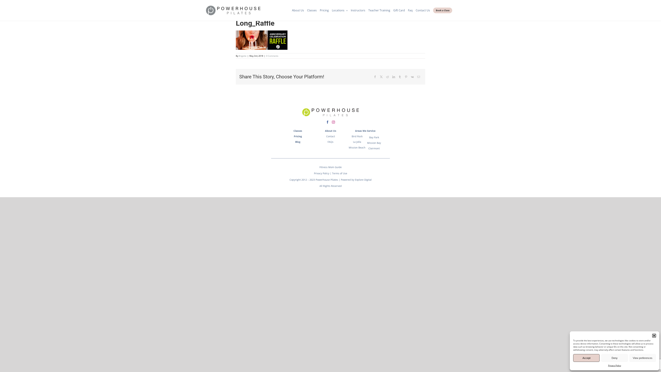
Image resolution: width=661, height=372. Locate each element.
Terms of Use (339, 173)
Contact (330, 136)
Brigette (242, 55)
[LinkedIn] (393, 76)
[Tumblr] (399, 76)
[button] (654, 335)
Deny (615, 357)
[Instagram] (333, 122)
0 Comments (272, 55)
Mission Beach (357, 147)
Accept (586, 357)
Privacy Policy (614, 365)
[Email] (418, 76)
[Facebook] (375, 76)
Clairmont (374, 148)
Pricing (298, 136)
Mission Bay (374, 142)
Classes (297, 130)
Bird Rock (357, 136)
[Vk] (412, 76)
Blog (297, 141)
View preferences (642, 357)
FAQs (330, 141)
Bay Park (374, 137)
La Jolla (357, 141)
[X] (381, 76)
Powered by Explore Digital (356, 179)
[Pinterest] (406, 76)
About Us (330, 130)
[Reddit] (387, 76)
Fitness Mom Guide (330, 167)
